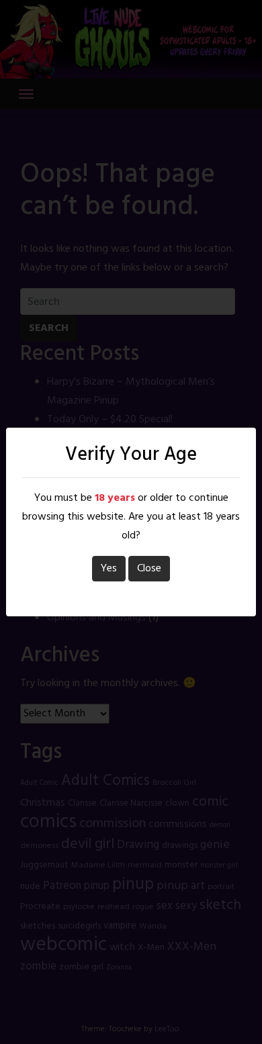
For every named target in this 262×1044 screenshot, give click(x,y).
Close (149, 568)
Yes (109, 568)
